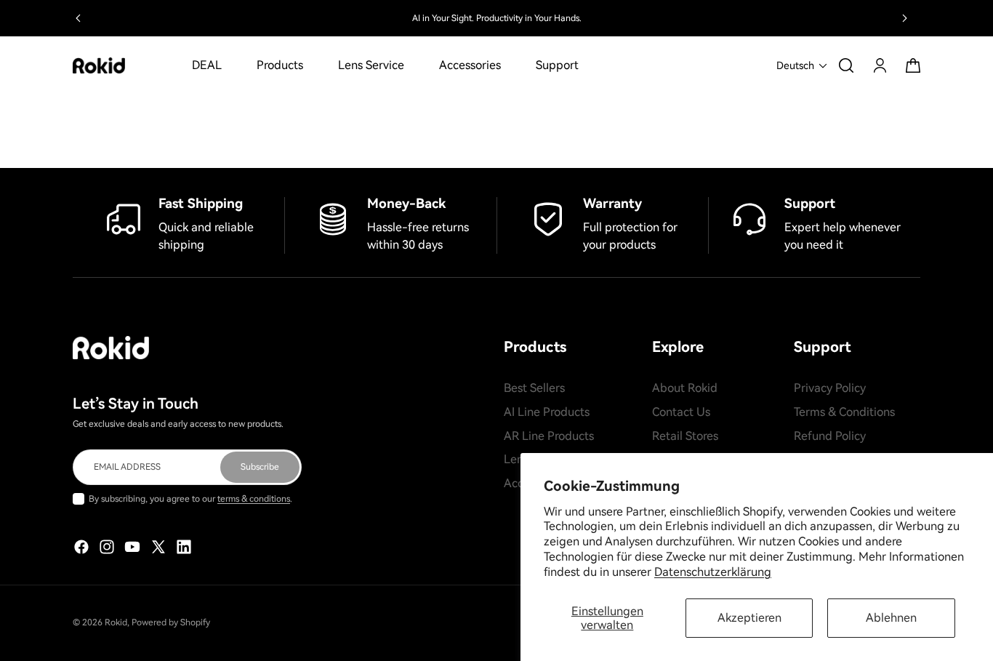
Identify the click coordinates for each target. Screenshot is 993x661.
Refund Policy (830, 435)
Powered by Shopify (171, 622)
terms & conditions (253, 498)
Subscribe (260, 466)
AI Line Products (547, 411)
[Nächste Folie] (904, 18)
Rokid (116, 622)
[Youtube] (132, 547)
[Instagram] (107, 547)
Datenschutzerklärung (712, 572)
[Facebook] (81, 547)
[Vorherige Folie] (79, 18)
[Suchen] (846, 65)
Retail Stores (685, 435)
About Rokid (684, 388)
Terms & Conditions (844, 411)
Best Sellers (534, 388)
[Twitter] (158, 547)
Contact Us (681, 411)
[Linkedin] (184, 547)
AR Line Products (549, 435)
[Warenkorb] (913, 65)
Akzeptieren (749, 618)
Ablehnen (891, 618)
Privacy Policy (830, 388)
